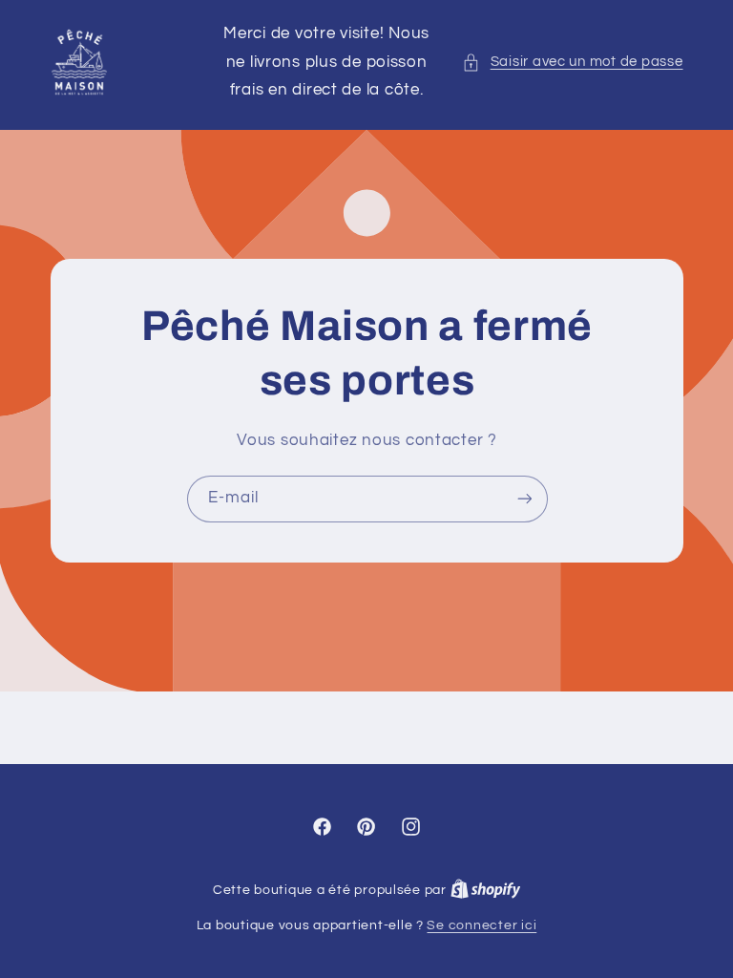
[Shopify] (485, 890)
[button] (572, 62)
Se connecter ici (481, 925)
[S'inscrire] (524, 499)
